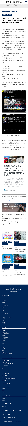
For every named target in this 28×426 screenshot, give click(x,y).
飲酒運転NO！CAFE (6, 267)
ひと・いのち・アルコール (8, 357)
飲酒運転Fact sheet (5, 360)
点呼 (3, 343)
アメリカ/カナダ (5, 300)
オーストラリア (5, 305)
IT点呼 (3, 350)
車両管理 (3, 340)
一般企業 (3, 323)
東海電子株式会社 (5, 411)
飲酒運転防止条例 (5, 362)
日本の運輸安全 (5, 314)
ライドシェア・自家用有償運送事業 (9, 378)
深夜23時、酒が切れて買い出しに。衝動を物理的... (20, 250)
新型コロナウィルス (6, 377)
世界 (2, 299)
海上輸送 (3, 320)
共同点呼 (3, 352)
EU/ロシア (4, 302)
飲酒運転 (16, 241)
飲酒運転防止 (4, 241)
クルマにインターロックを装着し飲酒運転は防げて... (20, 273)
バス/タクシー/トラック (7, 317)
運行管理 (4, 327)
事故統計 (3, 388)
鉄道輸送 (3, 318)
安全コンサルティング (6, 403)
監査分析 (3, 392)
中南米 (3, 307)
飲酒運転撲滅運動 (5, 269)
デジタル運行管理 (5, 373)
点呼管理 (3, 335)
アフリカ (3, 309)
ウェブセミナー (5, 244)
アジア (3, 304)
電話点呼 (3, 348)
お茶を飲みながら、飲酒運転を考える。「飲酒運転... (7, 274)
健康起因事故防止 (5, 333)
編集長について (11, 417)
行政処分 (3, 390)
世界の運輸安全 (5, 295)
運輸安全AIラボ (5, 380)
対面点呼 (3, 347)
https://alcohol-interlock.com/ (14, 200)
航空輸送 (3, 322)
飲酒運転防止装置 (7, 14)
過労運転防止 (4, 330)
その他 (3, 310)
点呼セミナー (4, 402)
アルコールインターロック (7, 264)
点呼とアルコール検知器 (7, 353)
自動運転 (3, 372)
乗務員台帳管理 (5, 337)
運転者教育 (4, 338)
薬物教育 (3, 400)
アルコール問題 (5, 365)
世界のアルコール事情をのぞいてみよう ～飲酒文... (7, 249)
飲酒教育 (10, 241)
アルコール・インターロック (9, 11)
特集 (3, 368)
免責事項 (3, 417)
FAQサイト (20, 411)
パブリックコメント (6, 383)
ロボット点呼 (4, 375)
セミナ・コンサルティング (8, 395)
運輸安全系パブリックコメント (8, 387)
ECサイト (13, 411)
